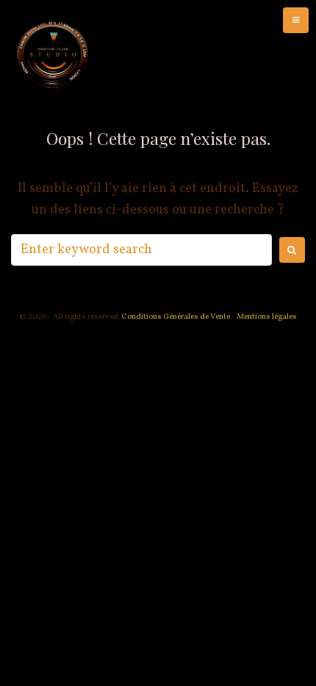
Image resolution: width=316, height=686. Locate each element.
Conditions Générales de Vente (175, 316)
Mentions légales (267, 316)
